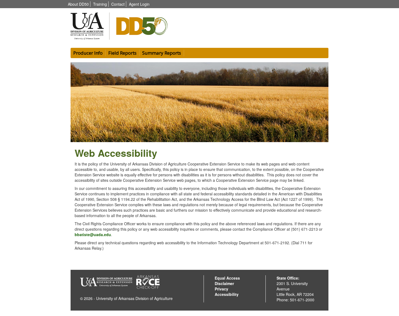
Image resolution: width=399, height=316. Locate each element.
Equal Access (227, 278)
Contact (118, 4)
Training (100, 4)
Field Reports (122, 53)
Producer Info (88, 53)
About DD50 (78, 4)
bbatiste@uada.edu (93, 234)
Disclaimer (224, 283)
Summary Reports (161, 53)
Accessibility (227, 294)
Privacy (221, 289)
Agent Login (139, 4)
